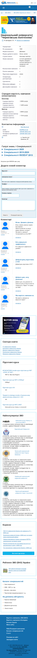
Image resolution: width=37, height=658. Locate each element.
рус (35, 3)
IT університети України (9, 346)
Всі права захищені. (12, 650)
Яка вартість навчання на (25, 295)
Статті (8, 633)
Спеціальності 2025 (14, 149)
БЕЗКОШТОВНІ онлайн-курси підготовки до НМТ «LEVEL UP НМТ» (17, 371)
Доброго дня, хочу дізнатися (22, 278)
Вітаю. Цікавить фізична (24, 222)
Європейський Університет (22, 429)
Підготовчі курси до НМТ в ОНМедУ (13, 380)
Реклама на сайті (12, 637)
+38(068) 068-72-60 (25, 133)
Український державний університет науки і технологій (23, 492)
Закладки (30, 8)
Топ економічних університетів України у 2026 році (17, 548)
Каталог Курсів (11, 622)
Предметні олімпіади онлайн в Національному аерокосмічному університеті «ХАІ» (16, 396)
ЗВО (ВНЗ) (8, 12)
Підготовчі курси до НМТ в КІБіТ (12, 404)
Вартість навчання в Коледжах (17, 620)
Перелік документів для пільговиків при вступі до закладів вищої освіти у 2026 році (17, 544)
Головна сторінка (6, 193)
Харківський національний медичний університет (22, 477)
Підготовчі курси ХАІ (9, 387)
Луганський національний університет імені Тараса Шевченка (22, 452)
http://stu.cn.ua (25, 127)
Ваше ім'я (5, 171)
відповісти (18, 237)
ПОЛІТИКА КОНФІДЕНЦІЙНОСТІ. (20, 647)
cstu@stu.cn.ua (24, 129)
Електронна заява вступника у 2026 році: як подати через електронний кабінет (17, 536)
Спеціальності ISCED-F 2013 (18, 155)
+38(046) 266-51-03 (25, 131)
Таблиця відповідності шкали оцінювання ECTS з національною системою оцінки (17, 540)
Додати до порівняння (23, 40)
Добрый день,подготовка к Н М (25, 261)
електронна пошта (7, 177)
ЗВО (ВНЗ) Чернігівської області (22, 12)
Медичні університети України (11, 350)
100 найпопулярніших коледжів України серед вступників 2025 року (17, 570)
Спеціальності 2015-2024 (16, 152)
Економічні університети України (12, 348)
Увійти (33, 8)
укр (32, 3)
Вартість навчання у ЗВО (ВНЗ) (17, 618)
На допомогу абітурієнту (13, 596)
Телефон (4, 184)
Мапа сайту (10, 625)
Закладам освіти (12, 639)
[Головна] (11, 2)
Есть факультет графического (21, 243)
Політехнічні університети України (12, 352)
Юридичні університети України (11, 354)
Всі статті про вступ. (18, 553)
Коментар (5, 199)
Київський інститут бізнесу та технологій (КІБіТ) (24, 421)
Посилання (3, 234)
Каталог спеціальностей (13, 581)
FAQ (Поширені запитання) (15, 629)
